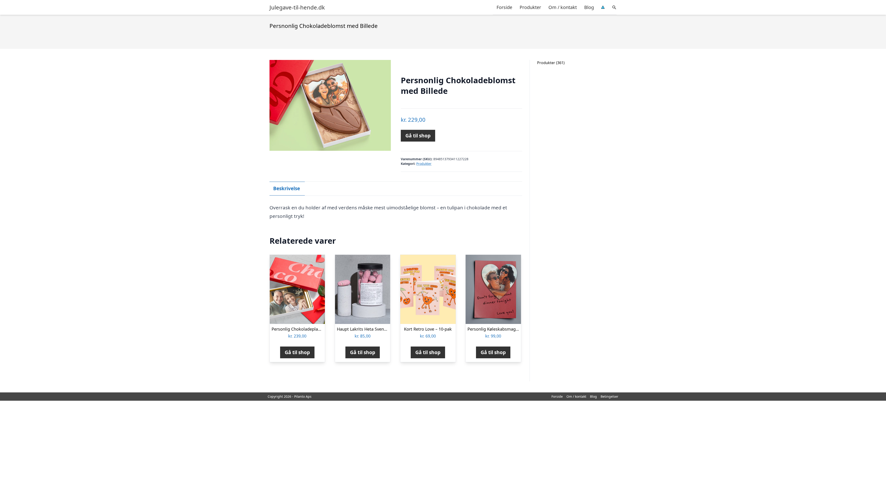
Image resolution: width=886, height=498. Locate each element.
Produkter (530, 7)
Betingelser (609, 396)
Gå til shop (418, 135)
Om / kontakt (562, 7)
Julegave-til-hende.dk (297, 7)
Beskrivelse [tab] (286, 188)
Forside (504, 7)
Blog (589, 7)
